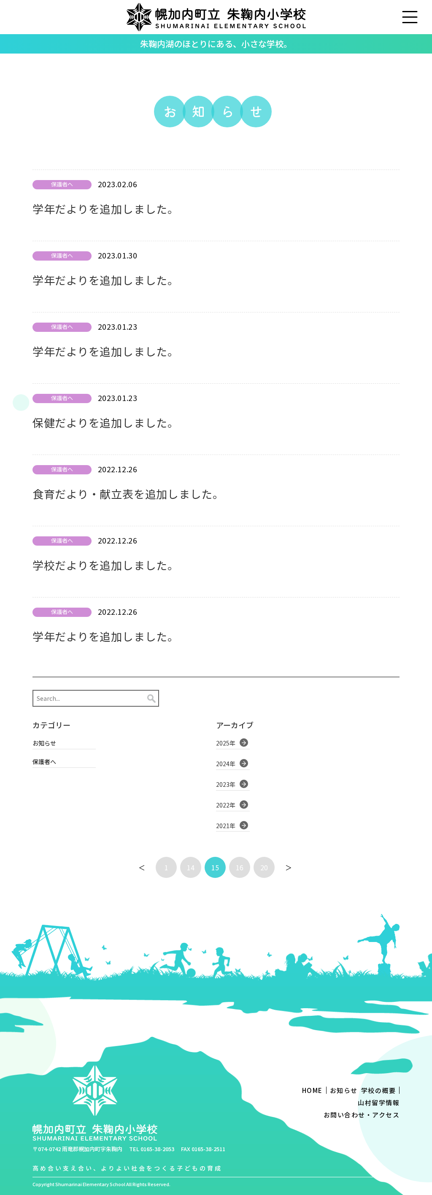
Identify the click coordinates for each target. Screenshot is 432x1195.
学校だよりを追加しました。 (105, 565)
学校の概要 (378, 1090)
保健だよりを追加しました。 (105, 422)
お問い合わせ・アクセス (362, 1114)
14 (190, 867)
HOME (312, 1090)
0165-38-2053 (157, 1149)
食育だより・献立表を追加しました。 (128, 493)
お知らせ (44, 743)
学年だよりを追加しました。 (105, 208)
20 (264, 867)
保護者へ (44, 762)
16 (239, 867)
